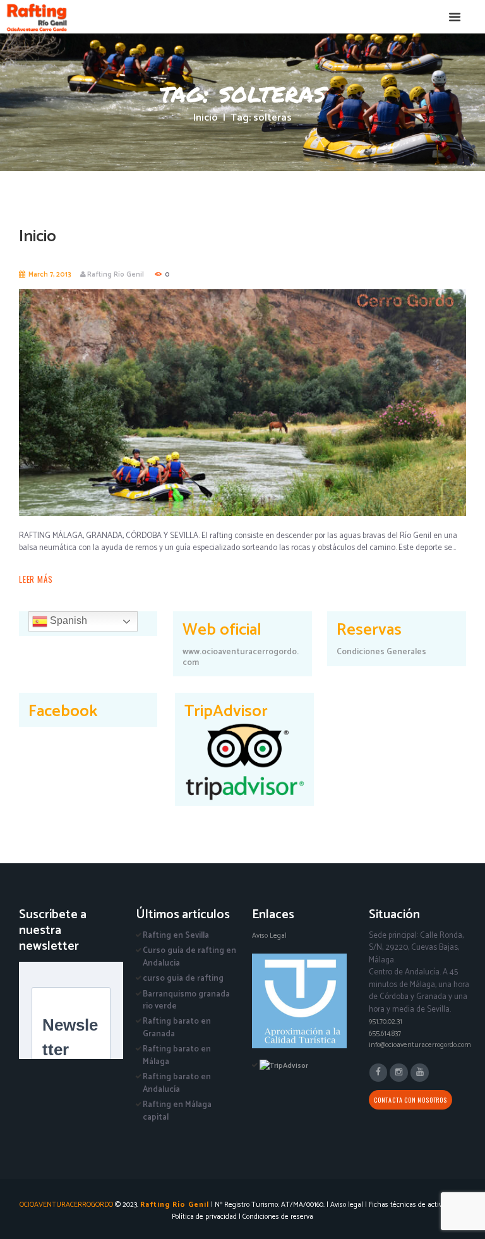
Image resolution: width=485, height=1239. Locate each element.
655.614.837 (385, 1033)
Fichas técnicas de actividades (415, 1205)
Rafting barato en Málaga (177, 1055)
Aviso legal (346, 1205)
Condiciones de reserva (277, 1217)
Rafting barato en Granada (177, 1028)
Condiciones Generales (381, 652)
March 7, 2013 (49, 274)
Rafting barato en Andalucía (177, 1083)
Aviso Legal (269, 936)
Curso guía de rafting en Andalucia (189, 957)
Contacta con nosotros (410, 1099)
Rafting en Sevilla (176, 935)
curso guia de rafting (183, 978)
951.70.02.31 (385, 1021)
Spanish (67, 620)
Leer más (35, 579)
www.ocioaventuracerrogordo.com (241, 657)
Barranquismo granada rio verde (186, 1001)
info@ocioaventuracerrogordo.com (420, 1045)
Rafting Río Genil (115, 274)
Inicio (205, 118)
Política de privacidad (204, 1217)
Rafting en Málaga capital (177, 1111)
